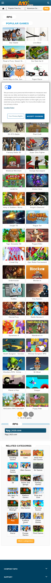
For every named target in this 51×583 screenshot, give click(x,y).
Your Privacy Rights (16, 116)
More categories (25, 541)
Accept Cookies (35, 116)
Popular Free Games (15, 8)
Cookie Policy (9, 108)
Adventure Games (33, 8)
